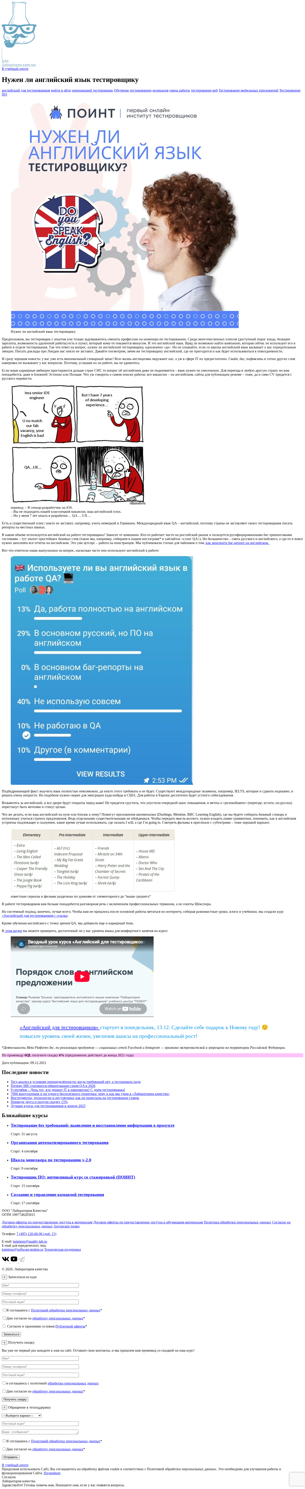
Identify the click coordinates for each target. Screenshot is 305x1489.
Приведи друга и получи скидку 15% (39, 1102)
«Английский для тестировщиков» (60, 1027)
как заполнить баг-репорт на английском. (238, 543)
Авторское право (66, 1226)
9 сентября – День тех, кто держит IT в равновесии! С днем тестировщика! (68, 1090)
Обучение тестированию (133, 90)
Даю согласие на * (45, 1318)
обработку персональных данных (57, 1318)
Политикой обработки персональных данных (65, 1310)
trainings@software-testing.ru (22, 1249)
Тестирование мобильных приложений (248, 90)
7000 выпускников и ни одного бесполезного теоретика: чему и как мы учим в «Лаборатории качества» (90, 1094)
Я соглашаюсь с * (54, 1310)
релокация (160, 90)
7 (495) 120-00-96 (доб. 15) (36, 1234)
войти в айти (61, 90)
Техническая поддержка (62, 1249)
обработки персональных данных (73, 1383)
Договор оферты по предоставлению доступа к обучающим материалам (148, 1222)
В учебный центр (15, 69)
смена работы (179, 90)
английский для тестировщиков (26, 90)
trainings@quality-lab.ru (30, 1241)
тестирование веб (204, 90)
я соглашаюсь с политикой (52, 1383)
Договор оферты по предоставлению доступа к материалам (47, 1222)
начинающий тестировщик (92, 90)
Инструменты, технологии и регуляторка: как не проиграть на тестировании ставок (75, 1098)
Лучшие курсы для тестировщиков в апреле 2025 (48, 1106)
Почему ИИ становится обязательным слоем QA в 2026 (53, 1086)
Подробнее (52, 1473)
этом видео (13, 931)
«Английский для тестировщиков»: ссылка (34, 915)
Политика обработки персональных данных (237, 1222)
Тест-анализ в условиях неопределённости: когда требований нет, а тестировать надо (76, 1082)
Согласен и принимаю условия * (46, 1326)
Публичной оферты (70, 1326)
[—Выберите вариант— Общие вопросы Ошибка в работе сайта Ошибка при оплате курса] (22, 1415)
